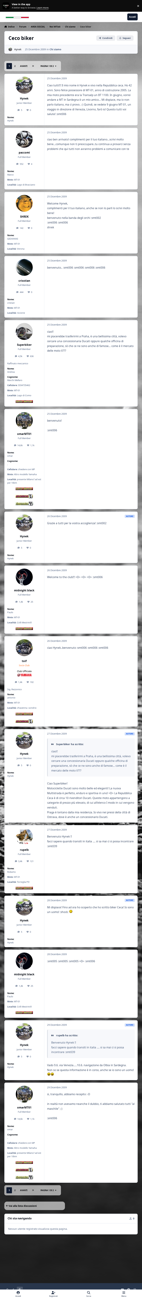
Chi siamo (55, 49)
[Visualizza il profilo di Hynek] (10, 49)
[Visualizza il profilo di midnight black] (24, 577)
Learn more (6, 6)
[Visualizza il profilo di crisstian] (24, 267)
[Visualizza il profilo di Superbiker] (24, 331)
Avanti (23, 66)
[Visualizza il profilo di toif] (24, 647)
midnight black (24, 590)
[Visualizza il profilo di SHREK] (24, 203)
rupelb (24, 850)
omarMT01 (24, 434)
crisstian (24, 281)
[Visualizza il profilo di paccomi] (24, 139)
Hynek (17, 49)
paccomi (24, 152)
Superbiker (24, 345)
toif (24, 661)
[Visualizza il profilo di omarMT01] (24, 420)
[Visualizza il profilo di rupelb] (24, 836)
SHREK (24, 216)
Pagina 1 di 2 (47, 66)
